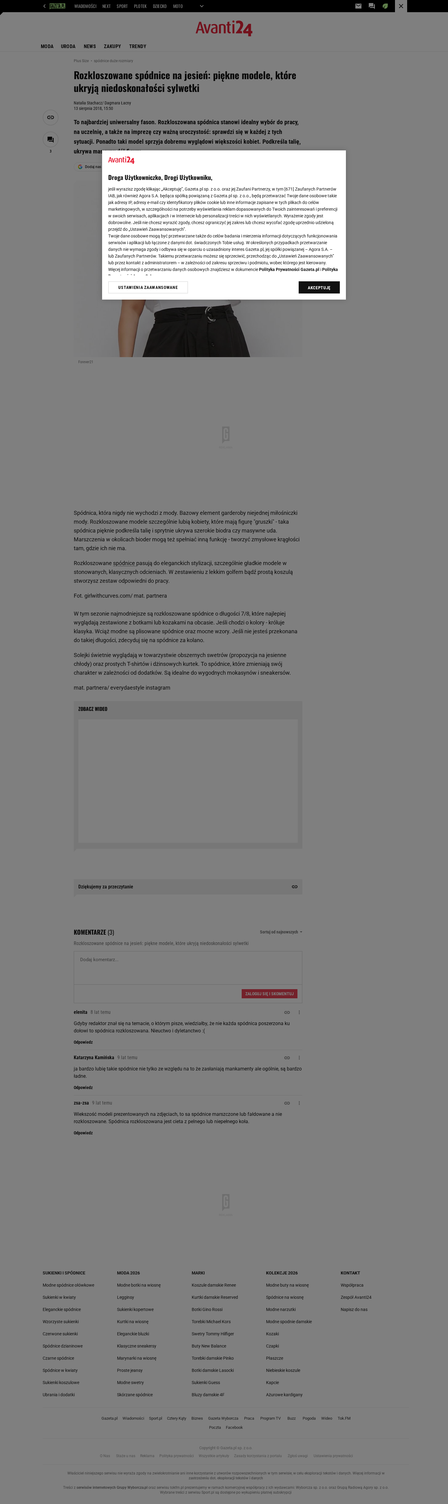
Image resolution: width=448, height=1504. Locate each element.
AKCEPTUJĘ (319, 287)
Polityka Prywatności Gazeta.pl (289, 269)
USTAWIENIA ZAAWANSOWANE (148, 287)
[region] (224, 225)
